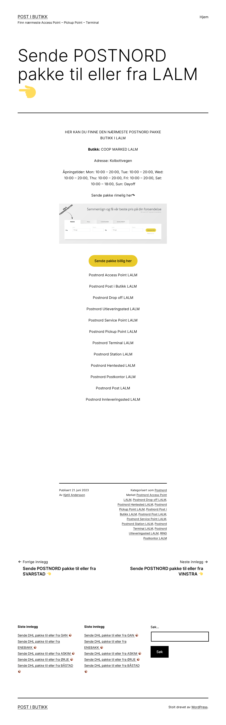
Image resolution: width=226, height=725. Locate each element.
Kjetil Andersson (74, 495)
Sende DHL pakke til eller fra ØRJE (44, 659)
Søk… (155, 627)
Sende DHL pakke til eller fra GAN (43, 635)
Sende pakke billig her (113, 261)
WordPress (199, 707)
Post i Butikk (33, 16)
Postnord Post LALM (152, 514)
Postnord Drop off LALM (149, 499)
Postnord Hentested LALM (135, 504)
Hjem (204, 17)
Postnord (161, 490)
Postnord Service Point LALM (146, 519)
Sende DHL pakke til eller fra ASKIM (45, 653)
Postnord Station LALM (137, 523)
